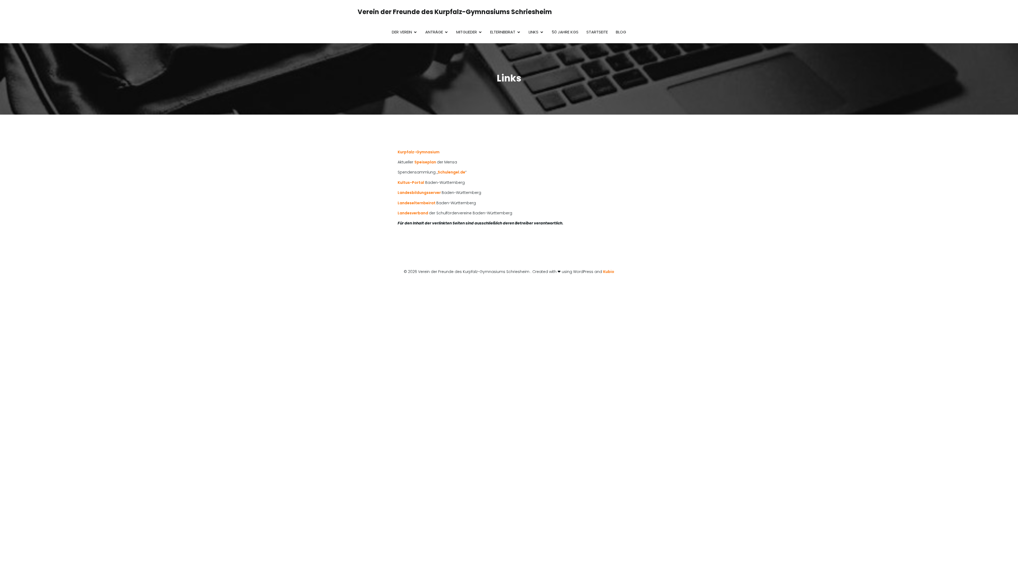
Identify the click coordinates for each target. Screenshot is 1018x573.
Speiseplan (425, 162)
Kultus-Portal (411, 182)
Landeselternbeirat (417, 203)
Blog (621, 32)
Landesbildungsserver (420, 192)
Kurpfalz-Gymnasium (419, 152)
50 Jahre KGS (565, 32)
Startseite (597, 32)
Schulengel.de (451, 172)
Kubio (608, 271)
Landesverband (413, 213)
